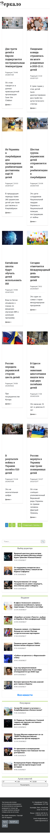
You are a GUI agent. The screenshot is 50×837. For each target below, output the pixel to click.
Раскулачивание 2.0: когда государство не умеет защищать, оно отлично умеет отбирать (28, 584)
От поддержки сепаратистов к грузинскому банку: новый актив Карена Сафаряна (28, 569)
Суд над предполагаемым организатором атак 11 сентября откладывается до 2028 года (28, 670)
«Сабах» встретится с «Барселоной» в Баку (30, 656)
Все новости (25, 695)
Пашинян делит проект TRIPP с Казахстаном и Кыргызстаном (27, 644)
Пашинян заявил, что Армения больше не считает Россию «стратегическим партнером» (27, 631)
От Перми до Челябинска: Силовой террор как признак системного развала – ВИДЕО (29, 722)
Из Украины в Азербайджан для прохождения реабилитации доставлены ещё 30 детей (13, 163)
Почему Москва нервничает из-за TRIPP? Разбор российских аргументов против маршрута (28, 736)
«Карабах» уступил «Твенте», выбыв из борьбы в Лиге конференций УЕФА (30, 618)
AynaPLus (13, 822)
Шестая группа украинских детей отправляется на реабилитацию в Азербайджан (39, 163)
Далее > (8, 105)
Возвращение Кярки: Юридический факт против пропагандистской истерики (29, 765)
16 (19, 525)
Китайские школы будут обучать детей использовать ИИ (13, 273)
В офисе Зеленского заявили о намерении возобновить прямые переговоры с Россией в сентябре (28, 605)
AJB (4, 825)
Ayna (5, 822)
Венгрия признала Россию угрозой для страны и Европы (28, 683)
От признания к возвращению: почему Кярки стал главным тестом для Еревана (29, 751)
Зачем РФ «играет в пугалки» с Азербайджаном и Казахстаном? (28, 709)
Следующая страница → (32, 525)
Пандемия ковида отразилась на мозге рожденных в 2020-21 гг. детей (37, 59)
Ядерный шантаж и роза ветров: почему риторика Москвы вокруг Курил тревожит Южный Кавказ (28, 555)
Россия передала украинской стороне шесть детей (12, 370)
